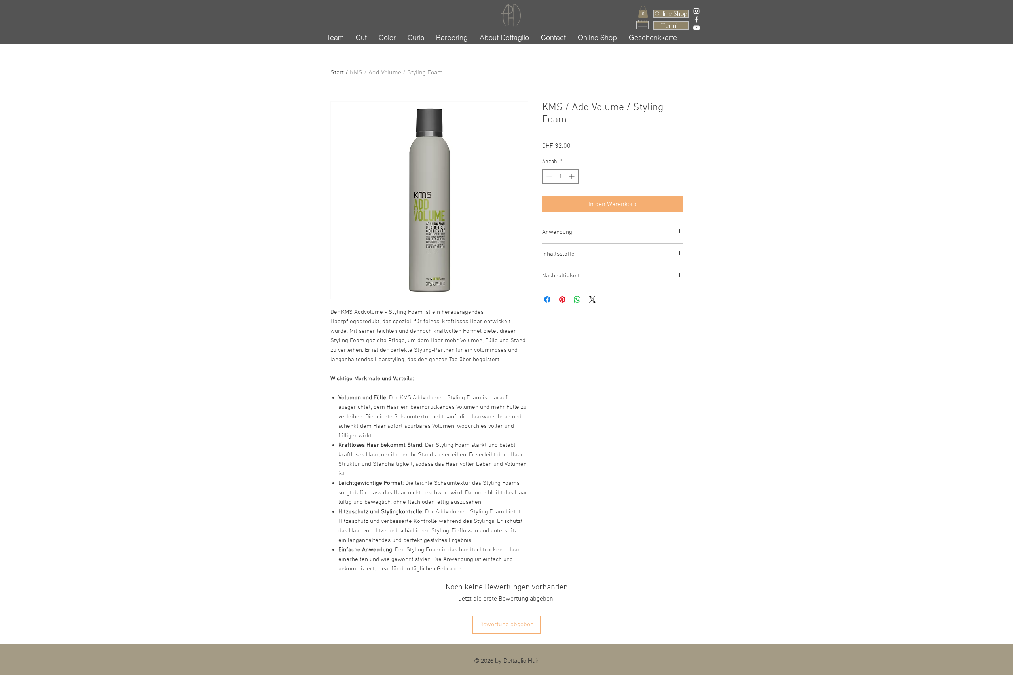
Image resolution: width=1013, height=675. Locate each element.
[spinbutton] (560, 176)
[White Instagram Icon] (696, 11)
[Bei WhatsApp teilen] (577, 299)
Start (337, 73)
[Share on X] (592, 299)
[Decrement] (548, 176)
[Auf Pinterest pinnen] (562, 299)
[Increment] (572, 176)
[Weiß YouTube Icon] (696, 28)
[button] (643, 12)
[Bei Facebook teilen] (547, 299)
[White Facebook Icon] (696, 19)
